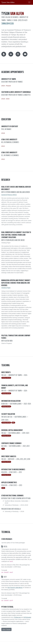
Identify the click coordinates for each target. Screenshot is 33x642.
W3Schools (27, 617)
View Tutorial (6, 629)
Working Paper (5, 287)
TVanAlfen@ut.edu (7, 23)
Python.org (17, 617)
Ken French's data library (15, 587)
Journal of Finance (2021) (9, 194)
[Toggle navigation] (29, 2)
